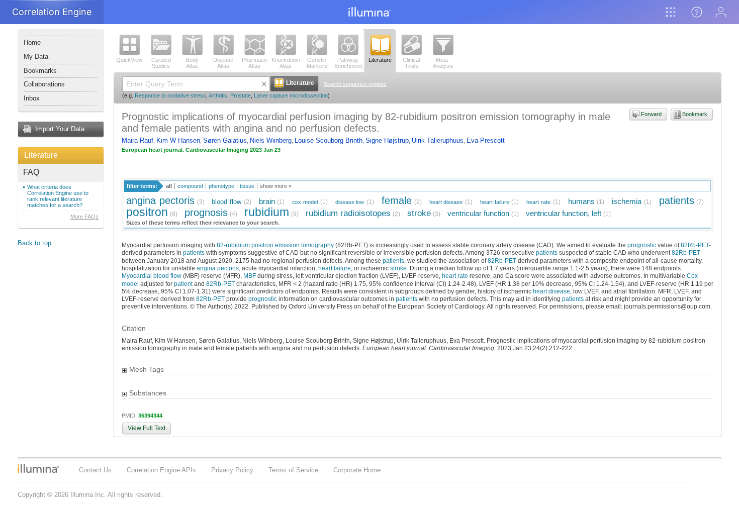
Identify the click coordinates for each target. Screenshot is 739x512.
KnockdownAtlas (285, 63)
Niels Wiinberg (271, 140)
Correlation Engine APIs (161, 470)
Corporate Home (357, 470)
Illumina (38, 468)
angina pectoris (160, 200)
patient (183, 283)
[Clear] (264, 84)
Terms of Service (293, 470)
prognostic (641, 245)
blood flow (226, 202)
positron (147, 212)
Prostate (240, 95)
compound (190, 186)
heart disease (446, 202)
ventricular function (478, 213)
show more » (276, 186)
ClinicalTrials (411, 63)
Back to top (34, 243)
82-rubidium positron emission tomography (275, 245)
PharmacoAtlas (254, 63)
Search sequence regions (355, 84)
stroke (419, 213)
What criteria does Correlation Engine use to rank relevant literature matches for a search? (57, 196)
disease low (349, 202)
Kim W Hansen (178, 140)
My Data (36, 56)
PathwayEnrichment (348, 63)
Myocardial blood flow (151, 275)
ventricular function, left (563, 213)
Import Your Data (59, 129)
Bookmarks (40, 70)
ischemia (626, 201)
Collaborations (44, 84)
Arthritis (218, 95)
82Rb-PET (695, 245)
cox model (305, 202)
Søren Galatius (225, 140)
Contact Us (95, 470)
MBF (249, 275)
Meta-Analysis (443, 63)
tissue (247, 186)
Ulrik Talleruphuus (438, 140)
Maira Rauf (137, 140)
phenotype (221, 186)
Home (32, 42)
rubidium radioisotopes (348, 213)
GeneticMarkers (317, 63)
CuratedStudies (161, 63)
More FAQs (84, 217)
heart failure (494, 202)
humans (581, 201)
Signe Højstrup (387, 140)
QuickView (129, 60)
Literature (41, 155)
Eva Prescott (486, 140)
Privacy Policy (232, 470)
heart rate (538, 202)
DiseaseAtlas (223, 63)
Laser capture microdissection (291, 95)
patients (676, 200)
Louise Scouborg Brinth (328, 140)
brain (267, 201)
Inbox (32, 98)
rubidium (266, 212)
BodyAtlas (192, 63)
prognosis (206, 212)
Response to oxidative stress (170, 95)
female (397, 200)
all (169, 186)
